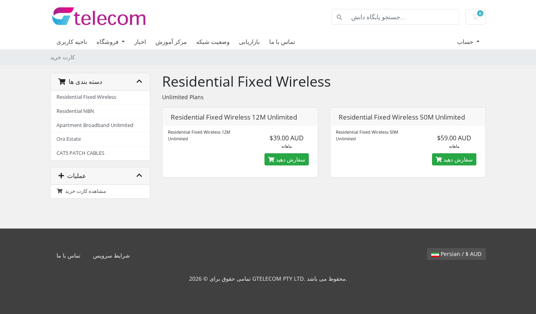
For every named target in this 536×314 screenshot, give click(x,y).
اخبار (140, 41)
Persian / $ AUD (460, 254)
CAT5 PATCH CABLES (80, 153)
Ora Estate (69, 139)
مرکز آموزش (171, 41)
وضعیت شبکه (213, 41)
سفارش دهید (289, 159)
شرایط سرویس (111, 255)
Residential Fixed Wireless (86, 97)
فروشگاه (108, 41)
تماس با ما (282, 41)
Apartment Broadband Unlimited (95, 125)
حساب (466, 41)
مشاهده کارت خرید (84, 191)
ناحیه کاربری (72, 41)
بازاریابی (249, 41)
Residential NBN (75, 111)
